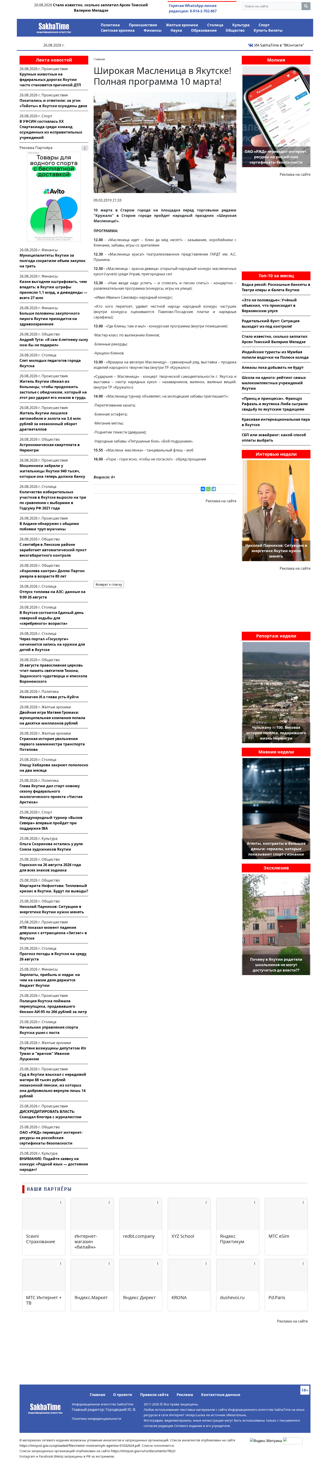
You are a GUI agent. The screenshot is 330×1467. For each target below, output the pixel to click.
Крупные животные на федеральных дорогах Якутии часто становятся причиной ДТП (50, 79)
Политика (110, 24)
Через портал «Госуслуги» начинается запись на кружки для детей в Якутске (52, 644)
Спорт (264, 24)
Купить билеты (268, 30)
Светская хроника (118, 30)
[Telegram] (213, 489)
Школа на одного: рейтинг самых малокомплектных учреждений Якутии (274, 383)
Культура (241, 24)
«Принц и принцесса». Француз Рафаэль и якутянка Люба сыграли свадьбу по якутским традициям (275, 404)
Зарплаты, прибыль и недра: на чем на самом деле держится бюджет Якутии (50, 980)
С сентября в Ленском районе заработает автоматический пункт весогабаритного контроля (53, 550)
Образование (204, 30)
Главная (97, 1394)
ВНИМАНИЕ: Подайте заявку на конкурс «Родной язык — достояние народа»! (54, 1164)
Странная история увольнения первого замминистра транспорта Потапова (52, 744)
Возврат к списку (109, 584)
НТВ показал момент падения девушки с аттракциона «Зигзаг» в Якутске (53, 933)
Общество (235, 30)
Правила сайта (154, 1394)
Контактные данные (220, 1394)
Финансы (153, 30)
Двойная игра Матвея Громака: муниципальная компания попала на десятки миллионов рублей (52, 718)
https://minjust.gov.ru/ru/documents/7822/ (143, 1451)
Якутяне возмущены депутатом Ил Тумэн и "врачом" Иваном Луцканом (53, 1053)
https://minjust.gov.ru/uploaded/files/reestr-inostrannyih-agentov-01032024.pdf (80, 1445)
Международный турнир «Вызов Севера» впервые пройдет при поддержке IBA (51, 823)
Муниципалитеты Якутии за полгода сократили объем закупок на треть (53, 261)
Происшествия (143, 24)
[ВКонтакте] (203, 489)
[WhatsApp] (208, 489)
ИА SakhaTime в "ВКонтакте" (278, 45)
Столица (215, 24)
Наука (176, 30)
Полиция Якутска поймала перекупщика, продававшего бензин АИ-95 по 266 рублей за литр (53, 1006)
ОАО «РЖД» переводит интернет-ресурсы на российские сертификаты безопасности (51, 1138)
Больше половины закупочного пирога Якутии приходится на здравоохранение (50, 319)
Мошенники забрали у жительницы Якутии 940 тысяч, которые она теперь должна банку (52, 471)
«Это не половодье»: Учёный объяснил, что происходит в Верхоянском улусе (269, 305)
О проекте (122, 1394)
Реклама (185, 1394)
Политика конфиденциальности (96, 1418)
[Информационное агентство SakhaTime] (54, 26)
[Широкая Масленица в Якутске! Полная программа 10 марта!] (165, 142)
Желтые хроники (182, 24)
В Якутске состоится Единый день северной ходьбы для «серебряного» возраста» (52, 618)
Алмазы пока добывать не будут (273, 367)
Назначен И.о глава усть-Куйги (49, 696)
